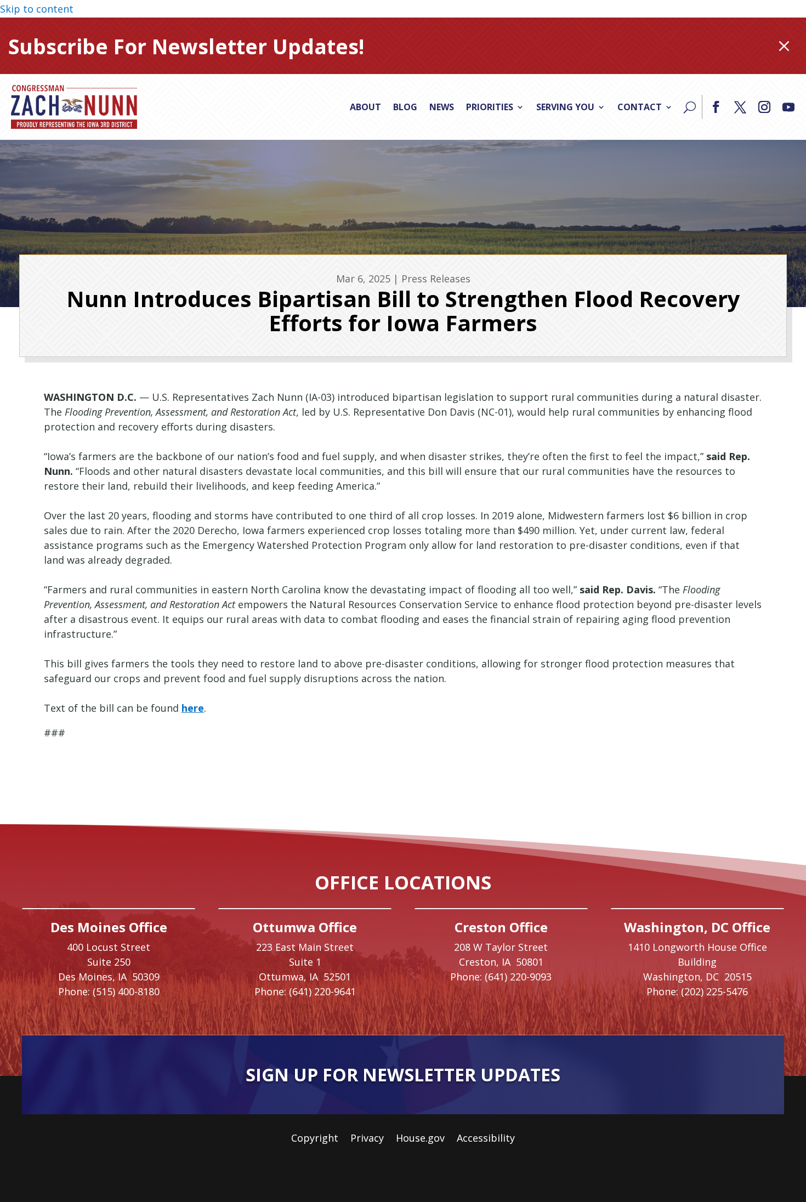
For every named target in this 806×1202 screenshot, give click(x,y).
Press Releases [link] (435, 278)
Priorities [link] (489, 107)
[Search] (690, 107)
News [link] (441, 107)
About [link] (365, 107)
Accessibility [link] (486, 1139)
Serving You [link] (565, 107)
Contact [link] (639, 107)
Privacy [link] (367, 1139)
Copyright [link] (314, 1139)
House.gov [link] (420, 1139)
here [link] (192, 708)
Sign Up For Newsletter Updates (403, 1074)
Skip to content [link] (36, 8)
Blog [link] (405, 107)
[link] (74, 107)
